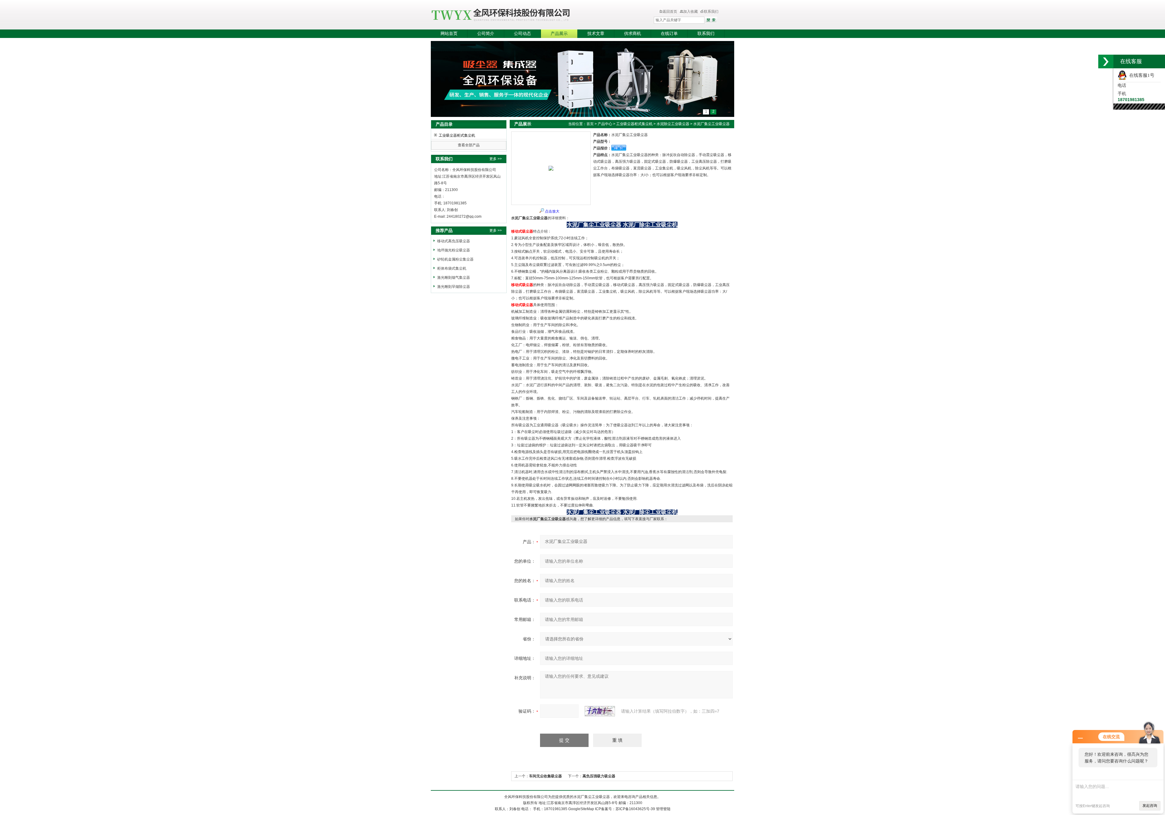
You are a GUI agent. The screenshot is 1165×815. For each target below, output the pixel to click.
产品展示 (559, 33)
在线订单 (669, 33)
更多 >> (495, 159)
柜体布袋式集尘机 (451, 268)
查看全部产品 (469, 145)
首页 (590, 124)
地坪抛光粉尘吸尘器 (453, 250)
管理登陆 (663, 809)
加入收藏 (690, 11)
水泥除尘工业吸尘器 (673, 124)
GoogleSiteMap (581, 809)
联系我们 (711, 11)
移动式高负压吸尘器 (453, 241)
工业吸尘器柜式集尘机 (457, 135)
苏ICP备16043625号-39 (635, 809)
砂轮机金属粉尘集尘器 (455, 259)
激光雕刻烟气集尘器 (453, 277)
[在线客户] (1105, 61)
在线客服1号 (1140, 75)
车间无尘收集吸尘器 (545, 776)
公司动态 (522, 33)
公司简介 (485, 33)
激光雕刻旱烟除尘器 (453, 287)
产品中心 (605, 124)
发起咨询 (1150, 805)
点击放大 (552, 211)
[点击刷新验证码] (600, 711)
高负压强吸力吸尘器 (598, 776)
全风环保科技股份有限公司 (529, 15)
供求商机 (632, 33)
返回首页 (670, 11)
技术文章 (595, 33)
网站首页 (449, 33)
